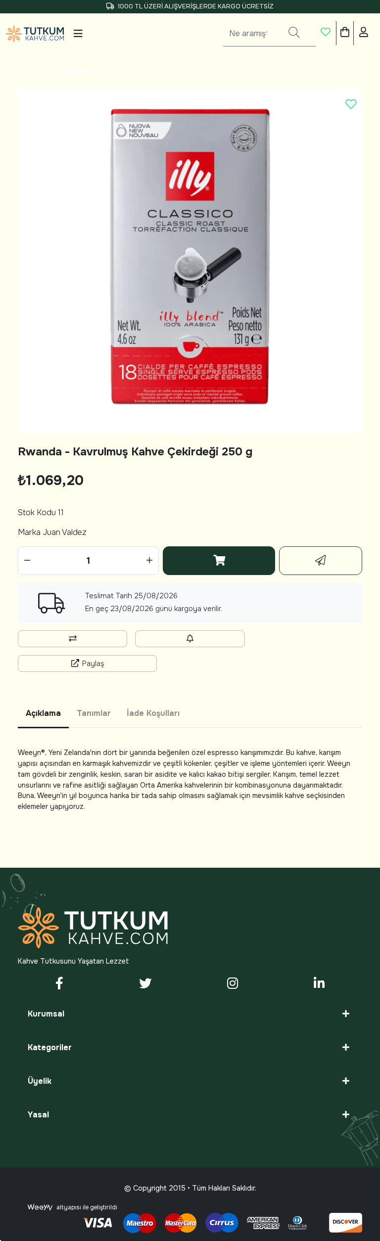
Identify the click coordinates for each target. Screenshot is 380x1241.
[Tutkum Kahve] (35, 33)
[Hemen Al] (320, 560)
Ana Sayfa (34, 71)
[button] (326, 33)
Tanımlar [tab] (94, 713)
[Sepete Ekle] (219, 560)
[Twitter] (145, 984)
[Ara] (294, 33)
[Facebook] (59, 984)
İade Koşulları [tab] (153, 713)
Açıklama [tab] (43, 713)
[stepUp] (149, 561)
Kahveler (76, 71)
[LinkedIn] (319, 984)
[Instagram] (233, 984)
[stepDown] (27, 561)
